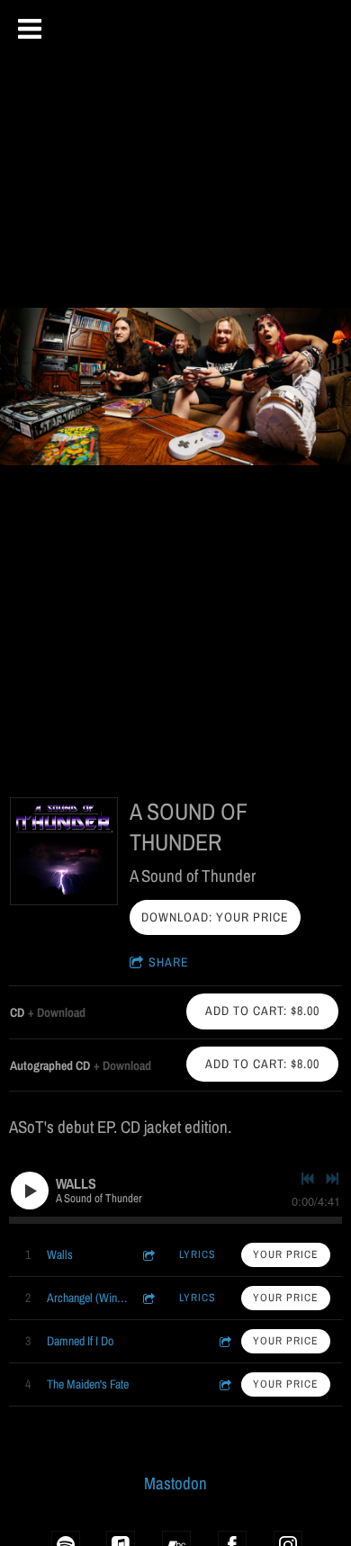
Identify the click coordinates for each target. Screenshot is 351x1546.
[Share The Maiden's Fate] (224, 1384)
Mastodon (175, 1483)
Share (168, 962)
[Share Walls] (147, 1255)
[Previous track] (308, 1179)
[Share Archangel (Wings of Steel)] (147, 1298)
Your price (286, 1254)
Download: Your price (215, 917)
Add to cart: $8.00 (262, 1010)
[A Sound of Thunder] (64, 851)
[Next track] (332, 1179)
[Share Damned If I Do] (224, 1341)
